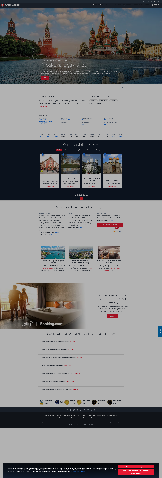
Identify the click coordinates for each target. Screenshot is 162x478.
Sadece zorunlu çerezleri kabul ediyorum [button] (136, 470)
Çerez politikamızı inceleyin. (78, 471)
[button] (136, 473)
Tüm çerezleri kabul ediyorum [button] (136, 467)
